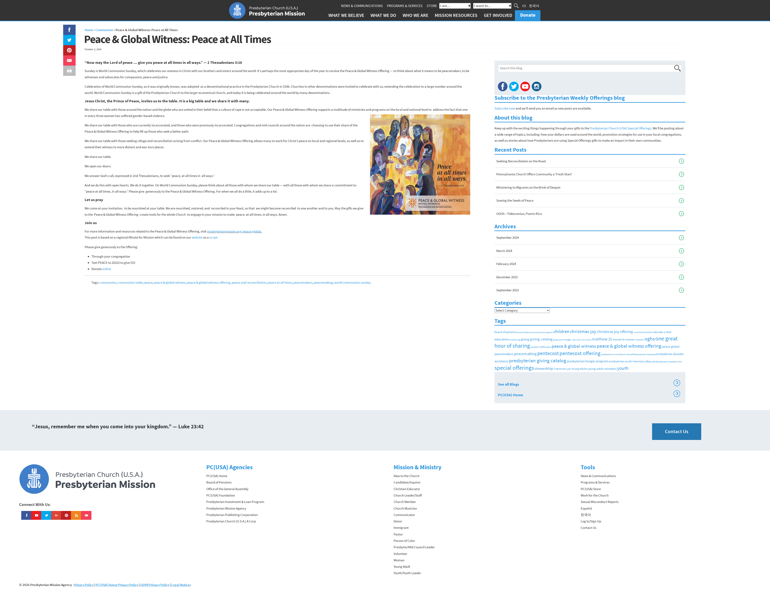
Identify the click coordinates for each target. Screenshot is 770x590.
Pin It (67, 48)
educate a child (662, 332)
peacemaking (323, 282)
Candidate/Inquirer (407, 482)
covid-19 (637, 332)
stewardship (544, 368)
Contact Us (676, 431)
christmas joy (583, 331)
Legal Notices (181, 585)
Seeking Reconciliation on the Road (521, 161)
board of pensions (505, 332)
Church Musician (405, 508)
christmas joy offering (615, 331)
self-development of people (664, 361)
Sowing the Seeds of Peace (514, 200)
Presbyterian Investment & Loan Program (235, 502)
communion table (130, 282)
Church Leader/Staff (408, 495)
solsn (679, 361)
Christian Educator (407, 489)
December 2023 (507, 277)
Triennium (560, 369)
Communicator (404, 515)
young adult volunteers (602, 369)
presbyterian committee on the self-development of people (628, 354)
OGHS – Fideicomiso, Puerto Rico (519, 213)
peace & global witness (170, 282)
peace (148, 282)
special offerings (514, 367)
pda (542, 346)
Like (67, 27)
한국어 (534, 5)
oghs (649, 338)
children (561, 331)
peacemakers (303, 282)
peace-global (670, 346)
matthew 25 (602, 338)
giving (525, 339)
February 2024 (506, 264)
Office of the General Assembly (227, 489)
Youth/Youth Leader (407, 573)
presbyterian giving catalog (537, 360)
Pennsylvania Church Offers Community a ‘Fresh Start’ (534, 174)
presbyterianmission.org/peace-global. (234, 231)
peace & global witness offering (208, 282)
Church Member (405, 502)
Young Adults (579, 369)
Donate (527, 15)
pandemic (535, 346)
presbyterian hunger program (587, 361)
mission (640, 339)
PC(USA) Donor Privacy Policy (117, 585)
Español (586, 508)
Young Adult (402, 566)
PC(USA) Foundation (220, 495)
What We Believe (346, 15)
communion (108, 282)
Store (432, 5)
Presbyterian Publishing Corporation (232, 515)
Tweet (68, 38)
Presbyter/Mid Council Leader (414, 547)
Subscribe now (504, 108)
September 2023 (507, 290)
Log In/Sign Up (591, 521)
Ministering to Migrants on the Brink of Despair (528, 187)
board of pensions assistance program (535, 332)
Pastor (398, 534)
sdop (648, 361)
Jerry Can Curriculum (582, 339)
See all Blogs (588, 383)
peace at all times (280, 282)
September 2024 (507, 237)
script (213, 237)
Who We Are (415, 15)
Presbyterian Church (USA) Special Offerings (620, 128)
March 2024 (504, 251)
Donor (398, 521)
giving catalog (541, 339)
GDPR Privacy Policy (154, 585)
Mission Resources (456, 15)
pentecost (548, 353)
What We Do (383, 15)
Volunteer (400, 553)
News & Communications (362, 5)
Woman (399, 560)
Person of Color (404, 540)
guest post (558, 339)
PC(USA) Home (588, 394)
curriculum (647, 332)
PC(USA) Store (591, 489)
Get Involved (498, 15)
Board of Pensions (219, 482)
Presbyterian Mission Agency (226, 508)
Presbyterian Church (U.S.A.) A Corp (231, 521)
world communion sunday (352, 282)
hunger (567, 339)
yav (569, 369)
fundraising (514, 339)
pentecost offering (580, 353)
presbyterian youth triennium (626, 361)
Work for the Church (595, 495)
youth (623, 368)
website (197, 237)
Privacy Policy (84, 585)
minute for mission (624, 339)
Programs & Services (404, 5)
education (501, 339)
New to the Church (406, 476)
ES (524, 5)
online (106, 269)
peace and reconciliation (249, 282)
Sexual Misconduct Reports (600, 502)
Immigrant (401, 527)
